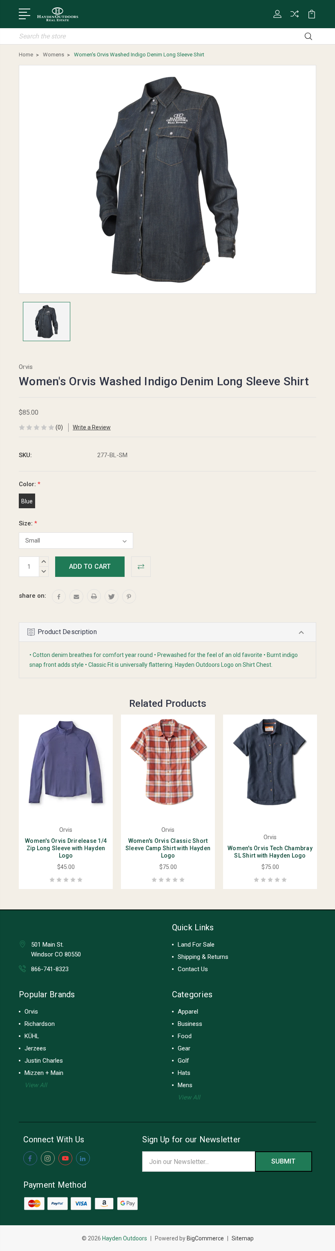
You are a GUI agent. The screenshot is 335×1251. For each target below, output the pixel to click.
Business (190, 1024)
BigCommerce (205, 1238)
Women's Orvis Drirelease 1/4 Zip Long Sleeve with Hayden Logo (66, 848)
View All (36, 1085)
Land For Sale (196, 944)
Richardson (40, 1024)
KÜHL (32, 1036)
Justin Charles (44, 1060)
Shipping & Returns (203, 957)
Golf (183, 1060)
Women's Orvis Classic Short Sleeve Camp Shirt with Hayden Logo (167, 848)
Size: (28, 523)
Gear (184, 1048)
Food (185, 1036)
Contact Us (193, 969)
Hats (184, 1073)
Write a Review (92, 427)
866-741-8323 (50, 969)
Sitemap (243, 1238)
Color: (29, 484)
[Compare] (294, 18)
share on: (32, 595)
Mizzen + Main (44, 1073)
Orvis (31, 1011)
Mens (185, 1085)
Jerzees (35, 1048)
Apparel (188, 1011)
